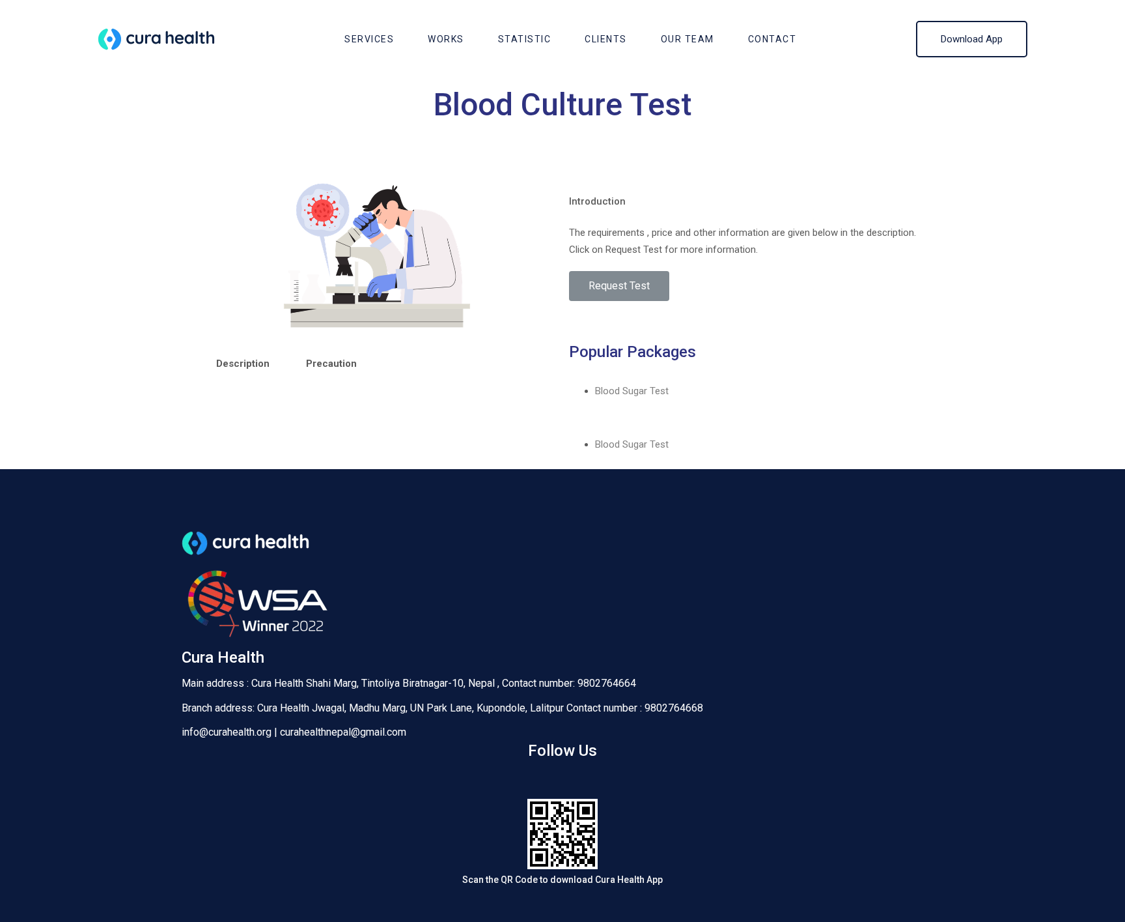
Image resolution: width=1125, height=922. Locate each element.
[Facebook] (524, 779)
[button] (619, 286)
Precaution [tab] (331, 363)
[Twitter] (602, 779)
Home (492, 132)
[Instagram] (563, 779)
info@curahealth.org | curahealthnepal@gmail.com (294, 732)
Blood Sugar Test (632, 391)
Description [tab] (243, 363)
